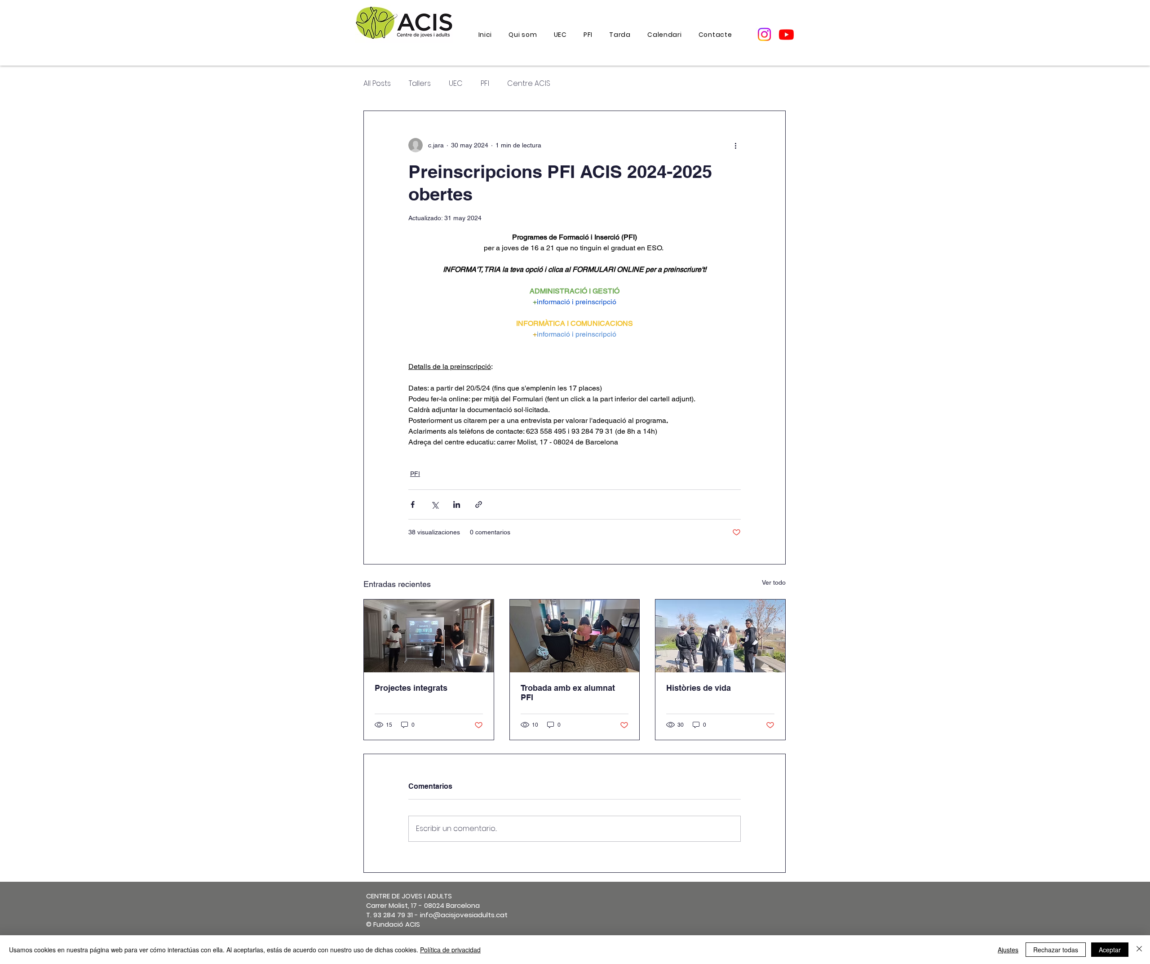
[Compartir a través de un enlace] (478, 504)
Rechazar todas (1055, 949)
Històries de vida (698, 688)
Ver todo (774, 582)
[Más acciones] (735, 145)
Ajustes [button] (1008, 949)
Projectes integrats (411, 688)
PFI (485, 84)
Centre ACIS (528, 84)
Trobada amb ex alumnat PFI (568, 692)
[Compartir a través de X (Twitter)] (434, 504)
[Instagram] (764, 34)
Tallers (420, 84)
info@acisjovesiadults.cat (464, 915)
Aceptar (1110, 949)
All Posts (377, 84)
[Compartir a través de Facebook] (412, 504)
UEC (456, 84)
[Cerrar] (1139, 949)
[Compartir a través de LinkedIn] (456, 504)
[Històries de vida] (720, 636)
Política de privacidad (450, 949)
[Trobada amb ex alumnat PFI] (575, 636)
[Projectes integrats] (429, 636)
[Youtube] (786, 34)
